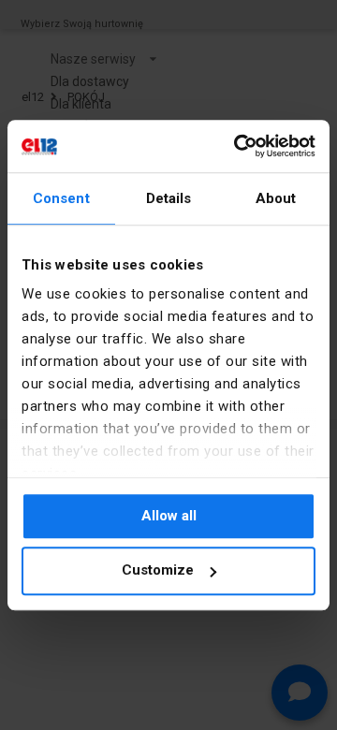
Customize (158, 570)
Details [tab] (169, 198)
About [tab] (276, 198)
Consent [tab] (61, 198)
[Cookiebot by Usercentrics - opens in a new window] (237, 146)
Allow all (169, 515)
